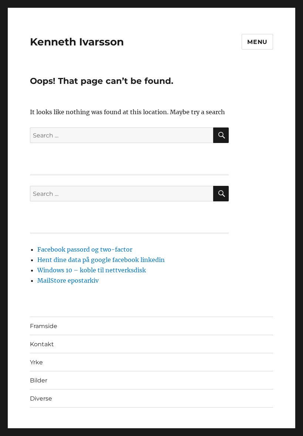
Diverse (41, 398)
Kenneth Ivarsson (77, 41)
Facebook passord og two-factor (84, 249)
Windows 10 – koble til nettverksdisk (91, 270)
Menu (257, 41)
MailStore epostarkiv (68, 280)
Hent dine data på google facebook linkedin (101, 259)
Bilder (38, 380)
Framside (43, 326)
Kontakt (42, 344)
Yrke (36, 362)
